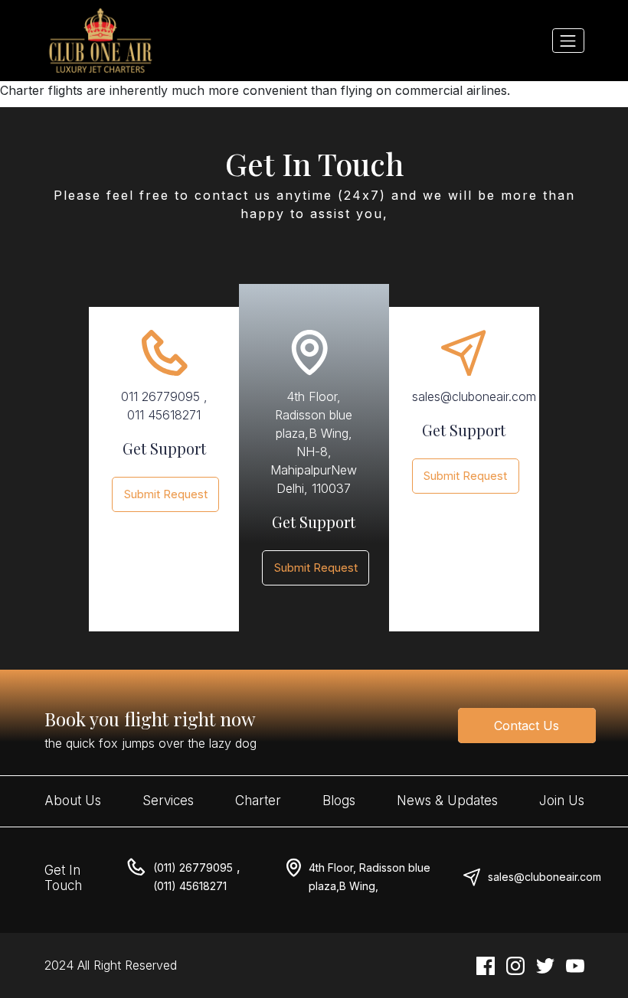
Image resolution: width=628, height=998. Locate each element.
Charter (258, 800)
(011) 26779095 (193, 867)
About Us (72, 800)
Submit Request (166, 494)
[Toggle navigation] (568, 40)
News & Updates (447, 800)
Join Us (561, 800)
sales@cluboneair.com (544, 876)
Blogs (338, 800)
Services (168, 800)
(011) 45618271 (190, 885)
